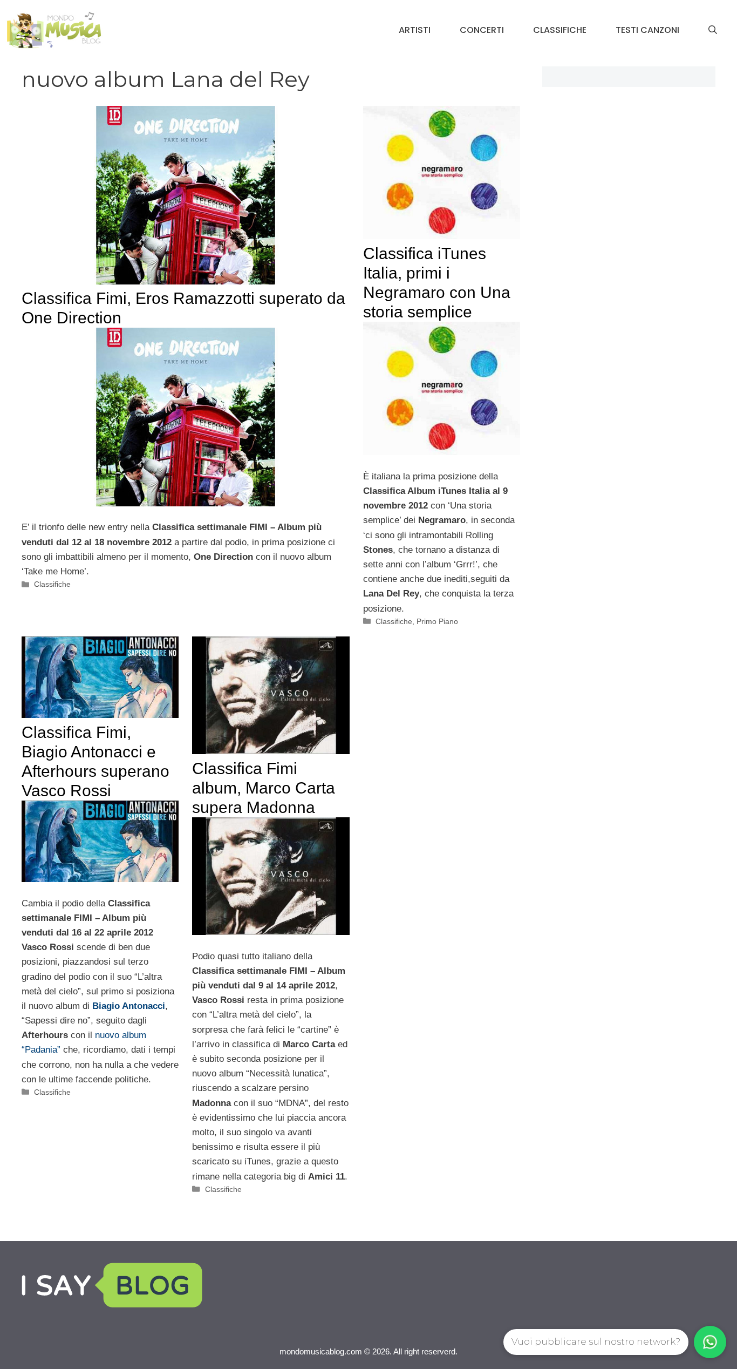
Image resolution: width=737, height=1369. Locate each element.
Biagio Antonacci (128, 1006)
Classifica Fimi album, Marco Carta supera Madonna (263, 788)
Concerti (482, 30)
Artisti (415, 30)
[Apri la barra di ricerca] (713, 30)
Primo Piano (437, 621)
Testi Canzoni (647, 30)
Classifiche (559, 30)
